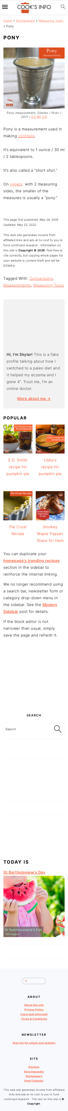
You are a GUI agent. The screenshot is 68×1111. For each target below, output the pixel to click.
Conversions (41, 278)
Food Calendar (34, 1080)
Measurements (17, 285)
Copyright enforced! (34, 1014)
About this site (34, 1005)
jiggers (16, 184)
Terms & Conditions (34, 1018)
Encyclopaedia (34, 1071)
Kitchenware (25, 21)
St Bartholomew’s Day (24, 872)
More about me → (34, 398)
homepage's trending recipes (31, 560)
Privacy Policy (34, 1009)
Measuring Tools (51, 21)
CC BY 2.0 (39, 117)
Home (7, 21)
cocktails (26, 136)
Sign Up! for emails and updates (34, 1042)
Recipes (34, 1066)
